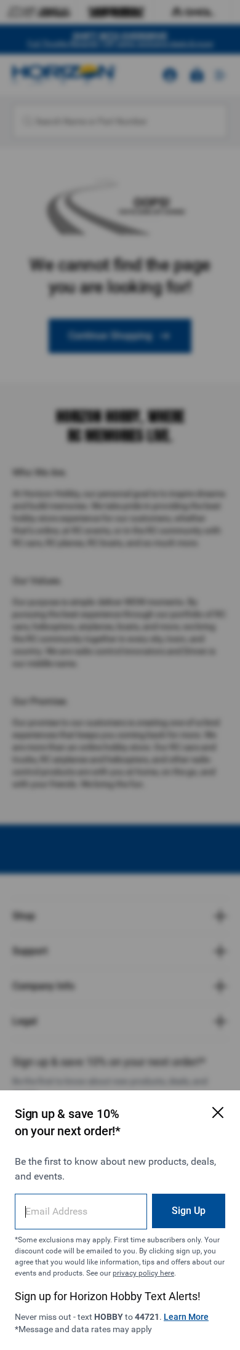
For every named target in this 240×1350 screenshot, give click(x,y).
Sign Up (189, 1210)
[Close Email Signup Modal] (217, 1112)
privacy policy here (143, 1273)
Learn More (186, 1317)
